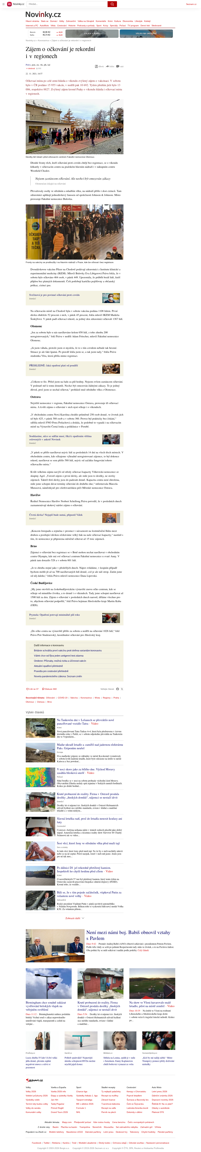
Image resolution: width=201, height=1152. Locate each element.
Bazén (56, 1127)
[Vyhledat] (112, 4)
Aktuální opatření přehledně (48, 666)
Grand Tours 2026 (59, 1112)
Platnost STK (158, 1112)
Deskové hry (121, 1132)
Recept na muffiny (109, 1095)
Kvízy (105, 25)
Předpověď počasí (82, 1122)
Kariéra (66, 1143)
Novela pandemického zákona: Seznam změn (58, 676)
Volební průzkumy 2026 (37, 1095)
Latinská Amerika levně (137, 1108)
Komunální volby (33, 1112)
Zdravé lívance (108, 1100)
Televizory (134, 1132)
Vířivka (158, 1127)
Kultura (117, 21)
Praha (116, 698)
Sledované (156, 25)
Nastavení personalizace (157, 1143)
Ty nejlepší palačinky (111, 1091)
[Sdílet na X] (122, 689)
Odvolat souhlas (136, 1143)
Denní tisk (145, 25)
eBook (101, 66)
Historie (71, 25)
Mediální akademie (87, 1143)
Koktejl (147, 21)
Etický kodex (104, 1143)
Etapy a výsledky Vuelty (62, 1095)
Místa (97, 698)
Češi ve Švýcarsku (135, 1104)
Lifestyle (138, 21)
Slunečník (97, 1127)
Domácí (53, 21)
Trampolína (84, 1127)
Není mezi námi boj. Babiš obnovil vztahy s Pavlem (128, 935)
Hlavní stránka (32, 21)
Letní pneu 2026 (159, 1091)
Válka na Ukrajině (86, 21)
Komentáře (101, 21)
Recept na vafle (108, 1108)
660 (121, 66)
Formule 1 (81, 1108)
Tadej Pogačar (57, 1104)
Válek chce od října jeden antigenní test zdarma (58, 655)
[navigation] (3, 4)
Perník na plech (108, 1112)
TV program (133, 25)
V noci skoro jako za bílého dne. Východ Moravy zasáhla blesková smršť (86, 771)
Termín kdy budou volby (37, 1104)
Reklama (56, 1143)
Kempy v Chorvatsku (136, 1091)
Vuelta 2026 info (58, 1091)
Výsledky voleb (33, 1100)
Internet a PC (32, 25)
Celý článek (143, 950)
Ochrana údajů (120, 1143)
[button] (74, 126)
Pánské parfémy (165, 1132)
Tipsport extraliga (84, 1100)
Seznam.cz (191, 4)
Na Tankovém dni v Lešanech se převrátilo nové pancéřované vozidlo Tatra (85, 721)
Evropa (60, 752)
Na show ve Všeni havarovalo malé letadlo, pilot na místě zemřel (150, 1004)
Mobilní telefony (56, 1132)
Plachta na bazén (69, 1127)
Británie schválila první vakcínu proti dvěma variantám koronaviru (68, 650)
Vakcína (74, 698)
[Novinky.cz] (43, 15)
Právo (28, 64)
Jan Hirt (54, 1100)
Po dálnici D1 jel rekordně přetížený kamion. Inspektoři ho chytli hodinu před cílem (84, 869)
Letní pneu (108, 1132)
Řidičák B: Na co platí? (162, 1104)
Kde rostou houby (101, 1122)
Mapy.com (67, 1122)
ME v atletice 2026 (84, 1104)
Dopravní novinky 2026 (162, 1100)
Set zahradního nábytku (127, 1127)
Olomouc (30, 702)
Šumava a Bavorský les (137, 1100)
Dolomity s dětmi (134, 1112)
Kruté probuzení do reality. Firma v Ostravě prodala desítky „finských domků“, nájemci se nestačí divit (88, 795)
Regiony (107, 698)
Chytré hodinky (148, 1132)
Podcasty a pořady (86, 25)
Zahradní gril (146, 1127)
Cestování (62, 25)
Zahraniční (71, 21)
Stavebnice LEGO (74, 1132)
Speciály (114, 25)
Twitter (47, 1143)
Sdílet (111, 66)
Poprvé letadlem (134, 1095)
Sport (98, 25)
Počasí (122, 25)
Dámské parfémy (93, 1132)
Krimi (110, 21)
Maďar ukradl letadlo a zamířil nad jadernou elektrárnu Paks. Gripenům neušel (90, 746)
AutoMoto (44, 25)
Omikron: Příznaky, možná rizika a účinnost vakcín (60, 661)
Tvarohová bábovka (110, 1104)
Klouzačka (108, 1127)
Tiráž (74, 1143)
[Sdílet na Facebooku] (117, 689)
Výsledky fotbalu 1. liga (87, 1095)
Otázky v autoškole (161, 1108)
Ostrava (40, 702)
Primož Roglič (57, 1108)
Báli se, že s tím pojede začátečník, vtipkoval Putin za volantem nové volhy (89, 894)
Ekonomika (128, 21)
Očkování (50, 698)
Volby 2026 (31, 1091)
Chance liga (81, 1091)
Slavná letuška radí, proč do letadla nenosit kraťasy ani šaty (89, 820)
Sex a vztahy (62, 847)
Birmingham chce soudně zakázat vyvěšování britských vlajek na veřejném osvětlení (46, 1005)
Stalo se (44, 21)
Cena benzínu (118, 1122)
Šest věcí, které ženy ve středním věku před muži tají (88, 843)
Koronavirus (86, 698)
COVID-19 (62, 698)
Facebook (36, 1143)
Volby (61, 21)
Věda (53, 25)
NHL (78, 1112)
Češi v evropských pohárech (141, 1122)
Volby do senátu (33, 1108)
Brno (49, 702)
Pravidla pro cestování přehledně (51, 671)
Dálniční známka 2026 (162, 1095)
